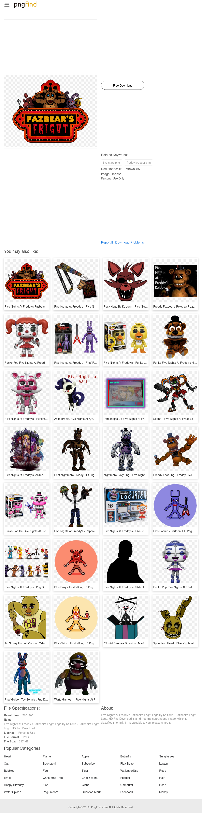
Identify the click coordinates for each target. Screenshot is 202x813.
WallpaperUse (129, 770)
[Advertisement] (50, 47)
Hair (162, 777)
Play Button (127, 763)
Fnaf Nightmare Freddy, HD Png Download (81, 475)
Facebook (126, 792)
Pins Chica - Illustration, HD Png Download (80, 643)
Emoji (7, 777)
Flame (47, 756)
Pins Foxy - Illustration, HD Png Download (80, 587)
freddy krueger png (139, 162)
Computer (126, 785)
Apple (85, 756)
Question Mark (91, 792)
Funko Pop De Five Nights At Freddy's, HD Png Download (41, 531)
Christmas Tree (53, 777)
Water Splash (12, 792)
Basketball (49, 763)
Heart (7, 756)
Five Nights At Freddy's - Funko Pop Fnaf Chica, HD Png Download (146, 362)
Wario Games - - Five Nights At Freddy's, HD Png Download (91, 699)
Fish (45, 785)
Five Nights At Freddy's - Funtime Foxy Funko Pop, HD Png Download (48, 419)
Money (163, 792)
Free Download (122, 85)
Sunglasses (166, 756)
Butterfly (125, 756)
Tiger (85, 770)
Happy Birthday (14, 785)
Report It (107, 242)
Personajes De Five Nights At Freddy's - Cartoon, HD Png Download (146, 419)
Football (125, 777)
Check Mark (90, 777)
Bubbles (9, 770)
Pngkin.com (50, 792)
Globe (85, 785)
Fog (45, 770)
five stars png (111, 162)
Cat (6, 763)
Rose (162, 770)
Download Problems (129, 242)
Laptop (163, 763)
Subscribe (88, 763)
